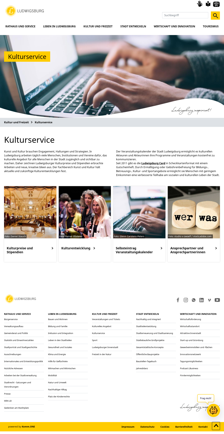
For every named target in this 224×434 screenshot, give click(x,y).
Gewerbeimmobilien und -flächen (196, 347)
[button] (24, 10)
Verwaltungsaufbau (13, 326)
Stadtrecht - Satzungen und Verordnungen (17, 384)
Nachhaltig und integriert (148, 319)
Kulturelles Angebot (101, 326)
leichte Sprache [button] (208, 4)
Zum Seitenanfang (216, 426)
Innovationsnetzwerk (190, 354)
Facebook (177, 300)
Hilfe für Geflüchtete (58, 361)
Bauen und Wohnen (58, 319)
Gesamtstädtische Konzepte (149, 347)
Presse (7, 393)
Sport (94, 340)
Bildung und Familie (57, 326)
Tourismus (211, 26)
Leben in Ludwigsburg (59, 26)
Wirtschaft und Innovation (174, 26)
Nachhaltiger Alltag (57, 389)
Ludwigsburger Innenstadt (105, 347)
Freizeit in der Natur (101, 354)
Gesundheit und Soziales (60, 347)
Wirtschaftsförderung (190, 319)
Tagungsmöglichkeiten (191, 361)
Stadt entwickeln (133, 26)
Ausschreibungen (12, 354)
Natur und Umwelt (57, 382)
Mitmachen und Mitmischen (62, 368)
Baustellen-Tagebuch (146, 361)
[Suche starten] (215, 15)
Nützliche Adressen (13, 368)
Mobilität (52, 375)
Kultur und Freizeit (97, 26)
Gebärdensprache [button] (200, 3)
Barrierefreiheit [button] (184, 426)
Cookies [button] (164, 426)
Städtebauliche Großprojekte (150, 340)
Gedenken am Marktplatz (16, 407)
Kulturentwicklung (75, 248)
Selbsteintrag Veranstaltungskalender (134, 250)
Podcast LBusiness (189, 368)
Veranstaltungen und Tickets (106, 319)
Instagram (185, 300)
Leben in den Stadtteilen (60, 340)
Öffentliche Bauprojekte (147, 354)
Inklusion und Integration (60, 333)
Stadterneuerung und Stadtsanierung (154, 333)
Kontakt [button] (203, 426)
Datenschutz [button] (147, 426)
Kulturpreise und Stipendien (20, 250)
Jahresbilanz (142, 368)
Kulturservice (43, 122)
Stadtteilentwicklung (146, 326)
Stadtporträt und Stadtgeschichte (20, 347)
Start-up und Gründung (191, 340)
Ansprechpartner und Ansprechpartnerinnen (187, 250)
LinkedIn (201, 300)
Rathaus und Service (20, 26)
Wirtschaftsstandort (190, 326)
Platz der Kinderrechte (59, 396)
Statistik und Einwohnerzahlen (19, 340)
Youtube (217, 300)
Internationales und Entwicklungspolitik (23, 361)
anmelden (108, 426)
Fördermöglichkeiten (190, 375)
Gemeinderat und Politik (16, 333)
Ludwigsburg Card (153, 163)
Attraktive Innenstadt (190, 333)
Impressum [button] (128, 426)
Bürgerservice (11, 319)
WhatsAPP (193, 300)
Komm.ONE (28, 426)
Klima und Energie (57, 354)
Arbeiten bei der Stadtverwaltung (20, 375)
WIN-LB (7, 400)
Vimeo (209, 300)
